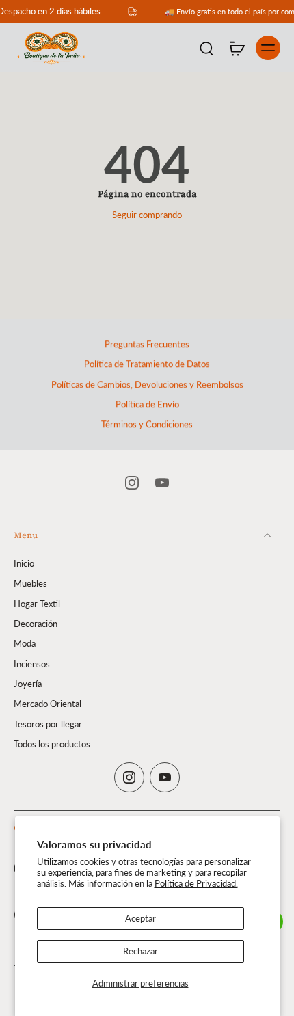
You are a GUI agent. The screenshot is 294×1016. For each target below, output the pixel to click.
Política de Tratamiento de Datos (147, 364)
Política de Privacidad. (196, 884)
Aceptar (140, 918)
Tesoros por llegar (48, 724)
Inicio (24, 564)
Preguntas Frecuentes (147, 344)
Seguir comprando (147, 215)
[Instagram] (132, 483)
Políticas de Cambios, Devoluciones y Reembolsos (147, 384)
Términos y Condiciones (147, 424)
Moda (25, 644)
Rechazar (140, 951)
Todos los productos (52, 743)
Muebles (30, 583)
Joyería (28, 683)
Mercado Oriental (47, 704)
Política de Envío (147, 404)
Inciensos (32, 663)
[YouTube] (162, 483)
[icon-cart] (237, 48)
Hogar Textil (37, 603)
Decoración (35, 624)
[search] (206, 48)
